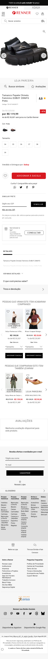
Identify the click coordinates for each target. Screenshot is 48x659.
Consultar (34, 233)
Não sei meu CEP (8, 210)
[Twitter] (30, 614)
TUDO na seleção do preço (24, 3)
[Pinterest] (11, 614)
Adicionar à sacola (29, 176)
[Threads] (36, 614)
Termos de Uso (17, 643)
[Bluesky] (43, 614)
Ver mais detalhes (11, 274)
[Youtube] (17, 614)
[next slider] (1, 334)
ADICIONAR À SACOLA (14, 355)
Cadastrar (25, 473)
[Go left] (4, 55)
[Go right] (44, 55)
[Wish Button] (5, 176)
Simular (38, 204)
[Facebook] (24, 614)
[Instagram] (5, 614)
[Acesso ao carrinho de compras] (42, 14)
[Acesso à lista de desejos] (37, 14)
